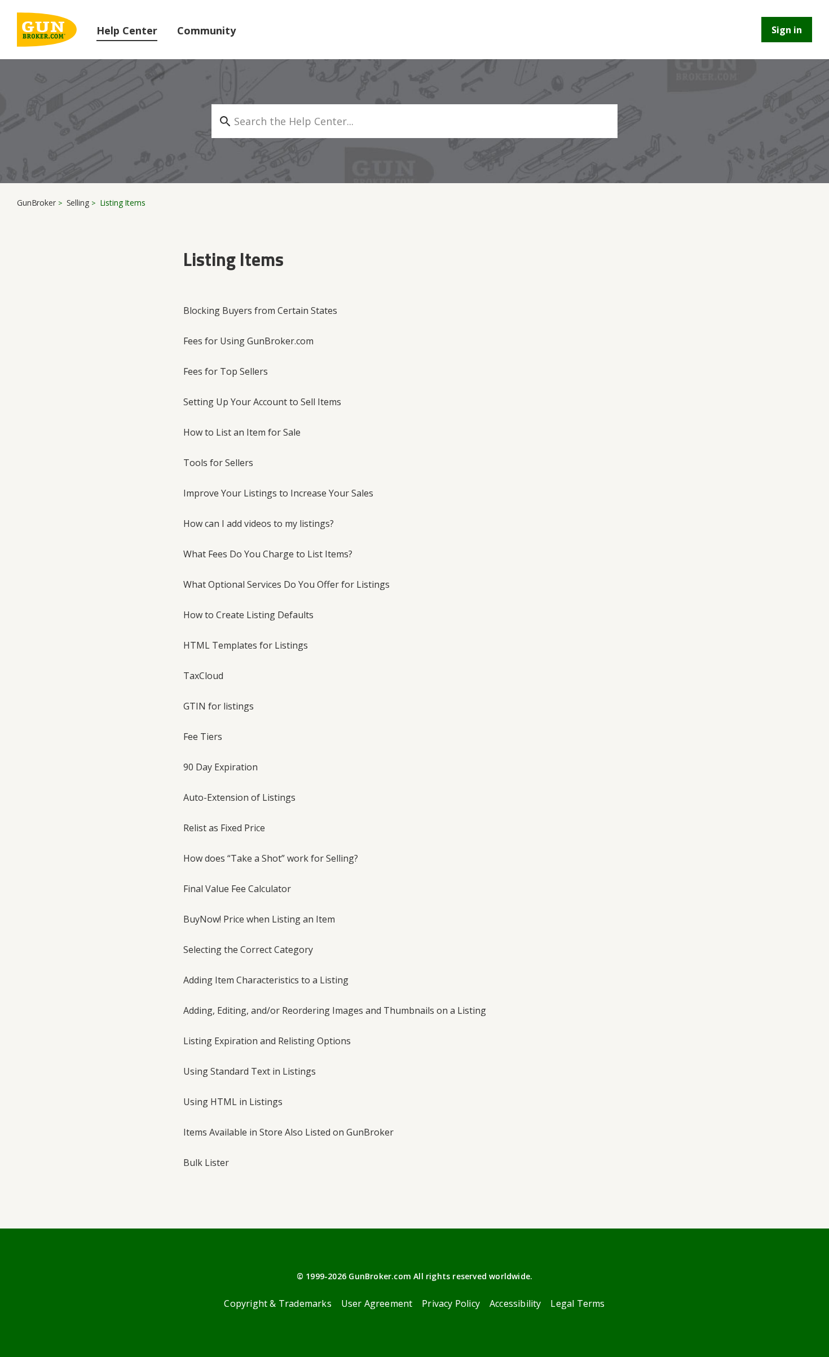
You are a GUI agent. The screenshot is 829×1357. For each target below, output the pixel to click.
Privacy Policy (451, 1303)
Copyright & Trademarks (277, 1303)
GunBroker (36, 202)
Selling (78, 202)
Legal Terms (577, 1303)
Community (206, 30)
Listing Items (122, 202)
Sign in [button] (786, 30)
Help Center (126, 30)
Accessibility (515, 1303)
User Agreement (377, 1303)
